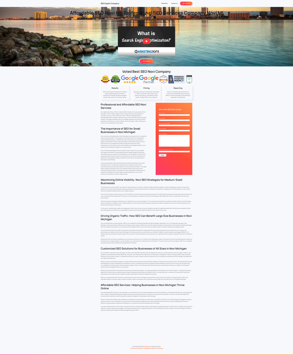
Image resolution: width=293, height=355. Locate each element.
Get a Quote (146, 61)
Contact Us (174, 3)
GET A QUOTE (186, 3)
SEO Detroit (164, 3)
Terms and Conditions (136, 348)
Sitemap (160, 348)
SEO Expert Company (110, 3)
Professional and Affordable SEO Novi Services (123, 106)
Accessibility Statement (150, 348)
